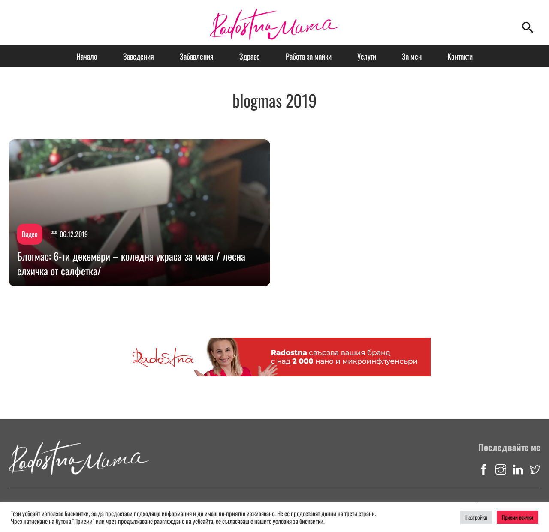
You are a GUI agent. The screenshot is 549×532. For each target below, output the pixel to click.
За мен (412, 56)
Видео (30, 234)
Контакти (460, 56)
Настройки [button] (476, 517)
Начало (86, 56)
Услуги (366, 56)
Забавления (197, 56)
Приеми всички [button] (517, 517)
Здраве (249, 56)
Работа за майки (309, 56)
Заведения (138, 56)
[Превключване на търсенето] (527, 27)
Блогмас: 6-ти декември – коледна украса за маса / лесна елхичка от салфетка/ (131, 263)
